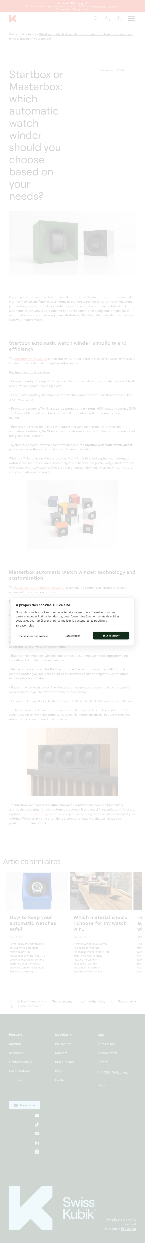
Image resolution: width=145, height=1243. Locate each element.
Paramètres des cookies (33, 636)
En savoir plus (25, 625)
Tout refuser (72, 635)
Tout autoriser (111, 635)
